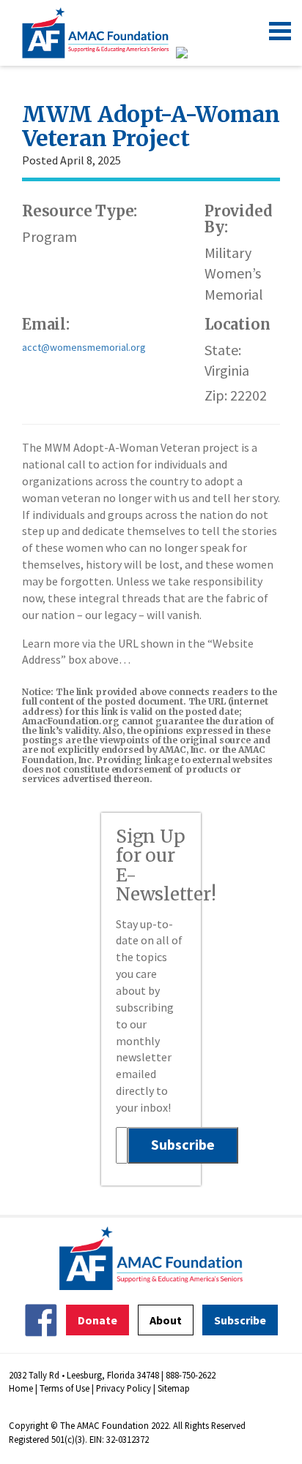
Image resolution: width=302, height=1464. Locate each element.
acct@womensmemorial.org (84, 347)
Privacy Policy (123, 1388)
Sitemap (174, 1388)
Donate (97, 1320)
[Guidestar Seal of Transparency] (200, 52)
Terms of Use (64, 1388)
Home (21, 1388)
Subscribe (240, 1320)
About (166, 1320)
